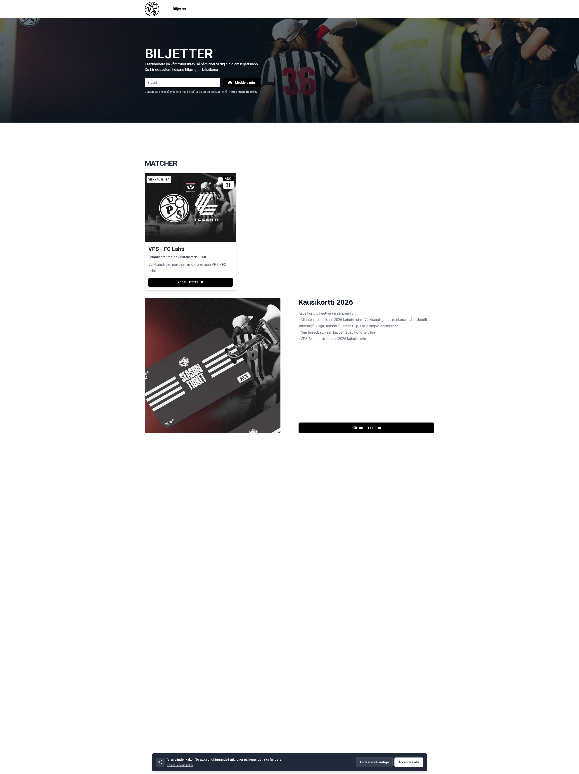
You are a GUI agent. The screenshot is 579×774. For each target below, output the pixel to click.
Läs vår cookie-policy (180, 765)
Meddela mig (245, 82)
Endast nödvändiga (374, 762)
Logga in (427, 9)
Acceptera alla (409, 762)
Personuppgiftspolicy (243, 91)
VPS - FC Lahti (166, 249)
